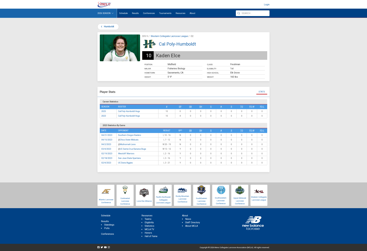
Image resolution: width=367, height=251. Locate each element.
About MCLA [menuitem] (191, 226)
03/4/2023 (106, 149)
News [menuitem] (188, 219)
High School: (213, 73)
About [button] (192, 13)
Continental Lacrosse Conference (125, 201)
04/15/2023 (106, 140)
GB (190, 107)
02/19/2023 (106, 153)
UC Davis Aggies (125, 163)
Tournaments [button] (165, 13)
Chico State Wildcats (129, 140)
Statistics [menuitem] (149, 226)
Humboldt (108, 26)
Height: (148, 77)
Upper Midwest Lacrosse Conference (239, 201)
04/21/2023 (106, 135)
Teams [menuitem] (148, 219)
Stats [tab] (262, 92)
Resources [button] (180, 13)
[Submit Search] (239, 13)
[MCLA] (104, 4)
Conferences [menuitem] (107, 234)
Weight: (210, 77)
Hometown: (150, 73)
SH (200, 107)
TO (241, 107)
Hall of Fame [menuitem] (151, 236)
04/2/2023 (106, 144)
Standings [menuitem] (109, 224)
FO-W (251, 107)
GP (180, 107)
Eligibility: (212, 69)
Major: (148, 69)
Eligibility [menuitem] (149, 222)
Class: (210, 64)
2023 (103, 116)
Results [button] (135, 13)
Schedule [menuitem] (123, 13)
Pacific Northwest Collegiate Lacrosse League (163, 200)
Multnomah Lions (128, 144)
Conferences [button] (149, 13)
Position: (149, 64)
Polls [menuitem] (107, 228)
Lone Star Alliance (144, 201)
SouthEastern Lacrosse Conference (201, 201)
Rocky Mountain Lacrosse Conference (182, 199)
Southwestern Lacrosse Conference (220, 201)
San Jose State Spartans (129, 158)
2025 (103, 111)
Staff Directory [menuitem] (192, 222)
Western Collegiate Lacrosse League (169, 36)
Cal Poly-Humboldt (177, 44)
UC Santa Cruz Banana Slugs (133, 149)
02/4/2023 (106, 163)
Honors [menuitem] (148, 232)
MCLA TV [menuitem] (149, 229)
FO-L (262, 107)
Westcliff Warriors (126, 153)
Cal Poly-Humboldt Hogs (129, 111)
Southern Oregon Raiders (129, 135)
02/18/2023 (106, 158)
